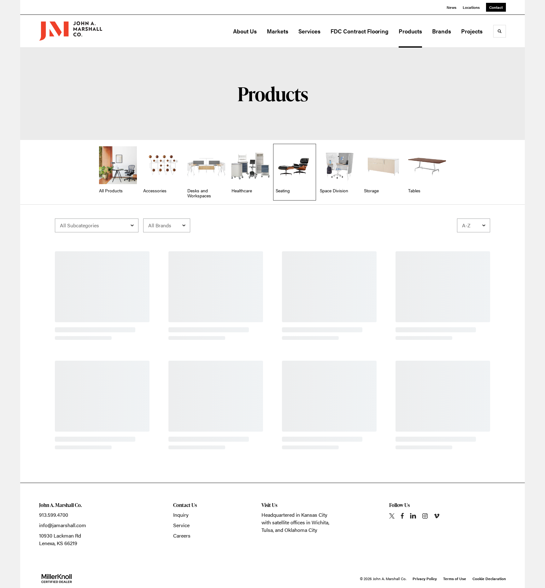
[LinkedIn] (413, 516)
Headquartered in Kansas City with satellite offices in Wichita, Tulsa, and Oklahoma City (295, 522)
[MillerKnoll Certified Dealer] (56, 578)
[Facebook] (402, 516)
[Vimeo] (436, 516)
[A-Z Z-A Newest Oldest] (473, 225)
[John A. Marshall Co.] (70, 30)
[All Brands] (166, 225)
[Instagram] (425, 516)
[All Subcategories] (96, 225)
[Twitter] (392, 516)
